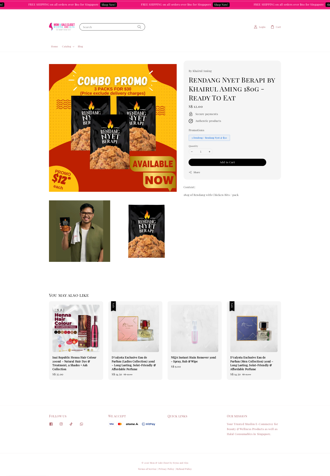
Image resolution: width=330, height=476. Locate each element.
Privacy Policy (166, 468)
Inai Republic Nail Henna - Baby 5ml (307, 466)
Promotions (196, 130)
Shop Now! (94, 4)
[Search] (139, 26)
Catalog (66, 46)
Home (54, 46)
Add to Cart (227, 162)
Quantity (193, 145)
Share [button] (197, 172)
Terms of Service (147, 468)
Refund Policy (184, 468)
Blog (80, 46)
